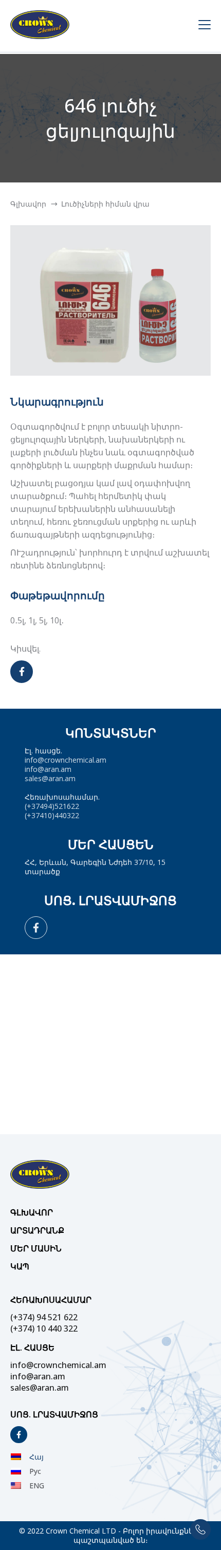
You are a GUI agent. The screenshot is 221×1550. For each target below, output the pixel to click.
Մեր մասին (36, 1248)
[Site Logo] (100, 26)
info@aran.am (48, 769)
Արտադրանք (37, 1230)
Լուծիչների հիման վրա (105, 204)
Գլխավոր (28, 204)
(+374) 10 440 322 (44, 1328)
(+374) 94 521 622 (44, 1317)
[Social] (36, 927)
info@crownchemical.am (65, 760)
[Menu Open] (201, 26)
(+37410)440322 (52, 815)
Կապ (19, 1266)
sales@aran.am (50, 778)
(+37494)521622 (52, 806)
